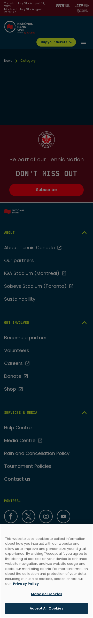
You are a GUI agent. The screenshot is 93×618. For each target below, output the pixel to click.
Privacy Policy (26, 583)
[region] (46, 571)
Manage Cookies (46, 594)
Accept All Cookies (46, 608)
